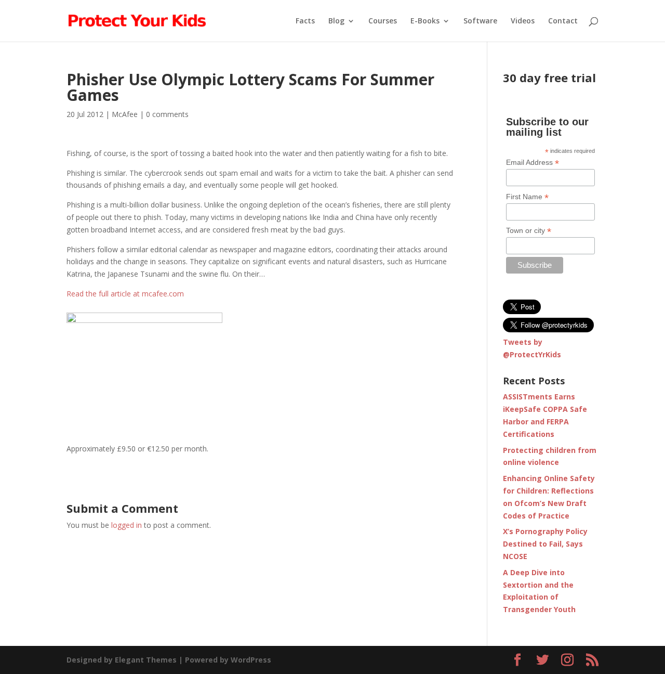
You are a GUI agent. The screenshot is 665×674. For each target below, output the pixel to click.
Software (480, 21)
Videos (523, 21)
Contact (563, 21)
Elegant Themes (146, 660)
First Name (527, 197)
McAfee (125, 114)
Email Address (532, 162)
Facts (305, 21)
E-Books (425, 21)
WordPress (251, 660)
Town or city (528, 231)
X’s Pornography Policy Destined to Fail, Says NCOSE (545, 543)
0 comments (167, 114)
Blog (336, 21)
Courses (382, 21)
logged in (126, 525)
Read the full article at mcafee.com (125, 294)
